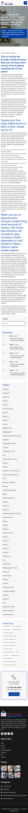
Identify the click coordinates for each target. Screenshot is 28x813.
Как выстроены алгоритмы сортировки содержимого (17, 373)
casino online (7, 629)
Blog (2, 754)
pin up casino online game (10, 664)
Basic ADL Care (7, 626)
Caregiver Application (6, 750)
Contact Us (3, 757)
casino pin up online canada (10, 636)
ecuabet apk (6, 655)
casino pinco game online (9, 642)
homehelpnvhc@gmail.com (14, 689)
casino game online (17, 626)
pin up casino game (8, 658)
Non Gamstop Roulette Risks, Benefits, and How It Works (17, 348)
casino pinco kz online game (10, 645)
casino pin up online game (10, 639)
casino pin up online (8, 632)
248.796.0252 (6, 789)
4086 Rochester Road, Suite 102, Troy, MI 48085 (14, 795)
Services (3, 747)
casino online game (16, 629)
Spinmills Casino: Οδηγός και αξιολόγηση (17, 365)
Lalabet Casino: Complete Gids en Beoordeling (17, 356)
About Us (3, 745)
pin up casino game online (10, 661)
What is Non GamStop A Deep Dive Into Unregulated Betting (17, 339)
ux (18, 664)
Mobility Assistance (15, 655)
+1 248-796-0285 (14, 687)
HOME (4, 30)
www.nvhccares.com (8, 798)
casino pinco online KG (9, 652)
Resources (3, 752)
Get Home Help (14, 694)
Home (2, 743)
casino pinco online (8, 648)
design (17, 652)
